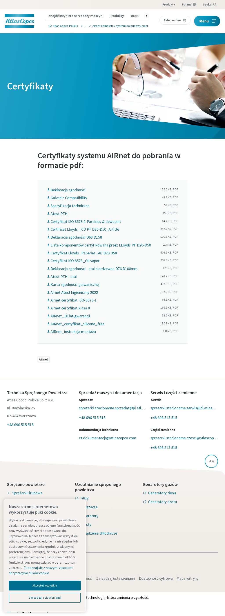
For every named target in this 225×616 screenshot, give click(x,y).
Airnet (43, 359)
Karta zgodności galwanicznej (75, 284)
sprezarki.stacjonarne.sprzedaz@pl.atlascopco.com (112, 407)
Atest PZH (59, 213)
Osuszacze (89, 506)
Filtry (84, 498)
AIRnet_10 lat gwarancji (70, 315)
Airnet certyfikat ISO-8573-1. (74, 300)
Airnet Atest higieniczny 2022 (74, 292)
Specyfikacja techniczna (70, 205)
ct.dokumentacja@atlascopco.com (107, 437)
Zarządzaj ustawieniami (115, 578)
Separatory (89, 515)
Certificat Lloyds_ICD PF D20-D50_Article (85, 229)
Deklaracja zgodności (68, 189)
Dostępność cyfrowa (156, 578)
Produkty (116, 15)
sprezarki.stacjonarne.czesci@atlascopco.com (184, 437)
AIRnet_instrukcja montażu (73, 331)
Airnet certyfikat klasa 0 (70, 308)
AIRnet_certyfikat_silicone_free (77, 323)
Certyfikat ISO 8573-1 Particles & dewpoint (86, 221)
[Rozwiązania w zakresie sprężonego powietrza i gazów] (84, 26)
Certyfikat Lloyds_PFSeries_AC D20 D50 (84, 253)
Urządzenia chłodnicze (98, 533)
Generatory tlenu (162, 492)
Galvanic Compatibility (69, 197)
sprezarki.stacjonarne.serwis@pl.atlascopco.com (184, 407)
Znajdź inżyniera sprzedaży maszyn (75, 15)
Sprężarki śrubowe (27, 492)
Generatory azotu (162, 501)
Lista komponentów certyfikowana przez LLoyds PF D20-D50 (101, 245)
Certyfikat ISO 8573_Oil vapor (75, 260)
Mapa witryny (187, 578)
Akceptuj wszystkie (45, 585)
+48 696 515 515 (20, 424)
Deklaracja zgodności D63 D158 (76, 237)
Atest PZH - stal (64, 276)
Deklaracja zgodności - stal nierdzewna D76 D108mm (94, 268)
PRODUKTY (168, 4)
